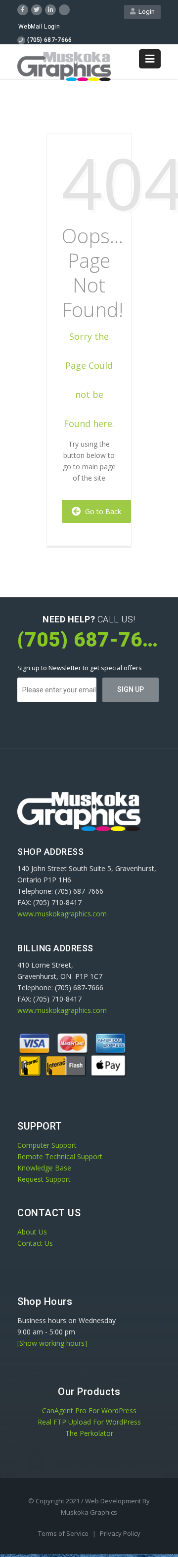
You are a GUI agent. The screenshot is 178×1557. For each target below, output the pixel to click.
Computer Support (47, 1145)
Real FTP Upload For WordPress (89, 1422)
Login (145, 11)
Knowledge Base (44, 1167)
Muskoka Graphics (89, 1512)
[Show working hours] (52, 1343)
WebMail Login (39, 26)
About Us (32, 1231)
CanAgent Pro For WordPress (89, 1410)
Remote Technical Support (59, 1156)
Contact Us (35, 1243)
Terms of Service (64, 1533)
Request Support (44, 1179)
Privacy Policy (120, 1533)
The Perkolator (89, 1433)
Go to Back (101, 511)
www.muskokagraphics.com (62, 913)
